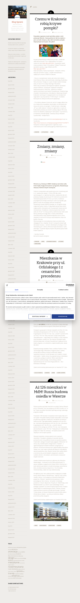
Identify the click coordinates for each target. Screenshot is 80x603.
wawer (59, 525)
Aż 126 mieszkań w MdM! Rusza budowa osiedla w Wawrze (51, 391)
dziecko (18, 558)
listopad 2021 (11, 275)
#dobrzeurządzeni (12, 547)
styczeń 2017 (11, 453)
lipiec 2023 (10, 199)
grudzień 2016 (11, 457)
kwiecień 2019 (11, 374)
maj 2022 (10, 252)
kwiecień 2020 (11, 336)
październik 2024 (12, 142)
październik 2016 (12, 465)
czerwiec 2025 (11, 111)
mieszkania (43, 525)
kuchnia (18, 560)
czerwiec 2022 (11, 248)
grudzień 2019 (11, 351)
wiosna (9, 576)
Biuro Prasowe (58, 32)
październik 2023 (12, 187)
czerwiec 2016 (11, 480)
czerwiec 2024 (11, 157)
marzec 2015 (11, 522)
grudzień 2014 (11, 533)
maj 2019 (10, 370)
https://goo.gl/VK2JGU (48, 63)
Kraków (14, 560)
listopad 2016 (11, 461)
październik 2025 (12, 96)
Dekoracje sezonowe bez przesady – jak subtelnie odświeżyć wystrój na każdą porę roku (16, 69)
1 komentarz (52, 402)
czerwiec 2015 (11, 514)
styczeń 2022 (11, 267)
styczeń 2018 (11, 415)
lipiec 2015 (10, 510)
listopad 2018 (11, 389)
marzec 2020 (11, 339)
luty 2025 (10, 126)
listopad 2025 (11, 92)
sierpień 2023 (11, 195)
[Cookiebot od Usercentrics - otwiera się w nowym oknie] (67, 285)
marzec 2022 (11, 259)
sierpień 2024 (11, 149)
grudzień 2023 (11, 180)
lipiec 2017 (10, 431)
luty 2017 (10, 450)
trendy (11, 573)
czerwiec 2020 (11, 328)
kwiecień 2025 (11, 119)
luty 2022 (10, 263)
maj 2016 (10, 484)
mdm (52, 132)
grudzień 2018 (11, 385)
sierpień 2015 (11, 507)
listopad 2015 (11, 499)
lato (21, 560)
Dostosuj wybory (38, 316)
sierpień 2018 (11, 393)
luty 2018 (10, 412)
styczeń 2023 (11, 221)
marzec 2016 (11, 491)
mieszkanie (13, 562)
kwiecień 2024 (11, 164)
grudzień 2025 (11, 88)
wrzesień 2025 (11, 100)
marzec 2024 (11, 168)
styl (23, 571)
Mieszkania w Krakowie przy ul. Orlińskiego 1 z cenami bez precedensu (51, 267)
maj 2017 (10, 438)
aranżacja (12, 551)
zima (17, 578)
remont (11, 571)
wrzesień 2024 (11, 145)
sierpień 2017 (11, 427)
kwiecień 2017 (11, 442)
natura (12, 565)
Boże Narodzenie (13, 554)
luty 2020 (10, 343)
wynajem (22, 576)
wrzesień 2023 (11, 191)
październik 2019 (12, 355)
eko (21, 558)
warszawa (37, 243)
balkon (23, 552)
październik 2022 (12, 233)
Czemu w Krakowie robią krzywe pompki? (51, 23)
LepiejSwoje (45, 132)
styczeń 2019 (11, 381)
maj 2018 (10, 404)
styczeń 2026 (11, 85)
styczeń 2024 (11, 176)
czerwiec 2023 (11, 202)
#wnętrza (15, 549)
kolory (10, 560)
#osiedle (9, 549)
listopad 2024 (11, 138)
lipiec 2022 (10, 244)
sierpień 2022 (11, 240)
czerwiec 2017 (11, 434)
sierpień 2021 (11, 282)
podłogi (19, 569)
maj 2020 (10, 332)
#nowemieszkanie (21, 547)
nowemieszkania (15, 566)
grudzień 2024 (11, 134)
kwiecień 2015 (11, 518)
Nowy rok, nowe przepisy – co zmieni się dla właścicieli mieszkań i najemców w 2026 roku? (17, 56)
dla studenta (38, 372)
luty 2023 (10, 218)
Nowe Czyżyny (61, 372)
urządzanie (17, 573)
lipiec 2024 (10, 153)
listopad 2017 (11, 419)
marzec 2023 (11, 214)
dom (16, 558)
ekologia (24, 558)
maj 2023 (10, 206)
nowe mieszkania (13, 569)
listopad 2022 (11, 229)
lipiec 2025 (10, 107)
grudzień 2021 (11, 271)
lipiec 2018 (10, 396)
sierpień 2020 (11, 324)
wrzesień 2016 (11, 469)
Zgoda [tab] (16, 289)
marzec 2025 (11, 123)
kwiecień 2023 (11, 210)
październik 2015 (12, 503)
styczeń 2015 (11, 530)
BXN (17, 556)
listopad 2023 (11, 183)
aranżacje (19, 552)
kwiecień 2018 (11, 408)
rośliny (15, 571)
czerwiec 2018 (11, 400)
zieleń (14, 578)
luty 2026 (10, 81)
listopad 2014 (11, 537)
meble (23, 560)
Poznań (61, 241)
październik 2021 (12, 278)
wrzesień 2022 (11, 237)
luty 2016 (10, 495)
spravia (20, 571)
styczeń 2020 (11, 347)
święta (20, 578)
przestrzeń (23, 569)
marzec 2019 (11, 377)
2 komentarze (52, 157)
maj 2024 (10, 161)
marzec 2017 (11, 446)
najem (9, 565)
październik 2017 (12, 423)
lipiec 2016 (10, 476)
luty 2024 (10, 172)
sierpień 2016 (11, 472)
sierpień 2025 (11, 104)
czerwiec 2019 (11, 366)
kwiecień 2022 (11, 256)
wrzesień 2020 (11, 320)
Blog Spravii (17, 22)
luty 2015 (10, 526)
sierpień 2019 (11, 358)
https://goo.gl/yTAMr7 (39, 69)
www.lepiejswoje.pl (57, 119)
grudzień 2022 (11, 225)
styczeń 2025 (11, 130)
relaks (9, 571)
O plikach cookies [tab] (63, 289)
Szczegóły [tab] (40, 289)
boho (9, 554)
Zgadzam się (62, 316)
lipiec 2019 (10, 362)
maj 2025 (10, 115)
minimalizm (22, 562)
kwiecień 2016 (11, 488)
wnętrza (15, 575)
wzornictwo (10, 578)
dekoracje (20, 556)
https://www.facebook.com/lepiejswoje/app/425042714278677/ (51, 123)
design (11, 557)
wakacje (21, 573)
